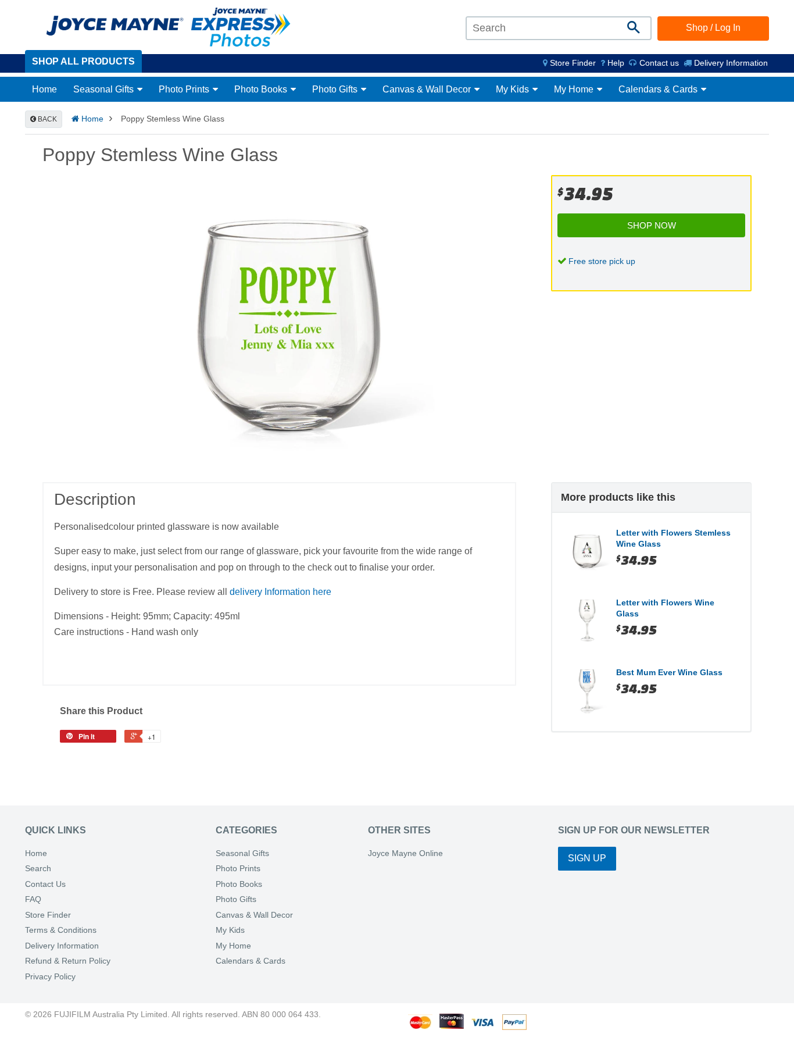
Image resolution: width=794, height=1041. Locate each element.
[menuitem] (569, 62)
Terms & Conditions (60, 930)
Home (44, 89)
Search (38, 868)
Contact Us (45, 884)
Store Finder (48, 915)
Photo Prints (185, 89)
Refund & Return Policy (67, 961)
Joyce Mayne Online (405, 853)
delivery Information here (280, 592)
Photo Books (261, 89)
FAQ (33, 899)
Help (614, 62)
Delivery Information (730, 62)
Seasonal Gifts (104, 89)
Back (46, 119)
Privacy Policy (50, 976)
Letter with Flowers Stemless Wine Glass (673, 538)
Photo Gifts (336, 89)
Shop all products (83, 61)
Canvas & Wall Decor (427, 89)
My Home (575, 89)
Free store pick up (601, 261)
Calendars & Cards (659, 89)
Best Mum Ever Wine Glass (669, 672)
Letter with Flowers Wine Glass (665, 608)
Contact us (658, 62)
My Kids (513, 89)
